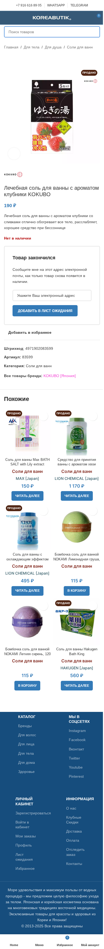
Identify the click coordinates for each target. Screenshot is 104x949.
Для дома (26, 762)
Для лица (26, 744)
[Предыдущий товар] (7, 58)
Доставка (74, 831)
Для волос (27, 735)
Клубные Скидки (73, 819)
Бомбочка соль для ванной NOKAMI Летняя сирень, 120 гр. (27, 653)
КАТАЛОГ (26, 717)
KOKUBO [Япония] (59, 376)
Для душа (53, 47)
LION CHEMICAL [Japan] (77, 478)
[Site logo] (52, 17)
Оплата (72, 840)
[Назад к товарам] (13, 58)
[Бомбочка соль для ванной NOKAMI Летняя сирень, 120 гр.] (27, 621)
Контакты (74, 863)
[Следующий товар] (20, 58)
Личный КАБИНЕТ (24, 801)
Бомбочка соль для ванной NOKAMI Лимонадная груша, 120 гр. (76, 559)
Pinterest (76, 776)
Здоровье (26, 771)
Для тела (31, 47)
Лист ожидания (24, 856)
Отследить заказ (75, 851)
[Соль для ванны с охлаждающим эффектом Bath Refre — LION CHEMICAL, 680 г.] (27, 526)
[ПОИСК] (94, 31)
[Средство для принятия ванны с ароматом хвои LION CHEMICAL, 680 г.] (76, 432)
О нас (71, 808)
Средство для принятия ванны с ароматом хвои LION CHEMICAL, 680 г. (77, 464)
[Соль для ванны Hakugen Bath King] (76, 621)
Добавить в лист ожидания (45, 311)
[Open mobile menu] (6, 17)
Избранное (25, 868)
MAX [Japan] (27, 478)
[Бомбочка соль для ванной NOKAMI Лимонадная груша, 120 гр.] (76, 526)
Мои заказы (25, 836)
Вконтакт (76, 749)
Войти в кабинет (22, 824)
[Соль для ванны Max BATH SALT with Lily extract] (27, 432)
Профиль (23, 845)
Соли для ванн (80, 47)
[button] (77, 591)
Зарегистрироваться (26, 813)
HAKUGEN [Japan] (77, 668)
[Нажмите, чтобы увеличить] (14, 154)
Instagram (77, 730)
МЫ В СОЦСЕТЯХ (79, 719)
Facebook (77, 740)
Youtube (76, 767)
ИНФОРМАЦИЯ (77, 799)
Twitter (74, 758)
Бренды (25, 726)
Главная (11, 47)
